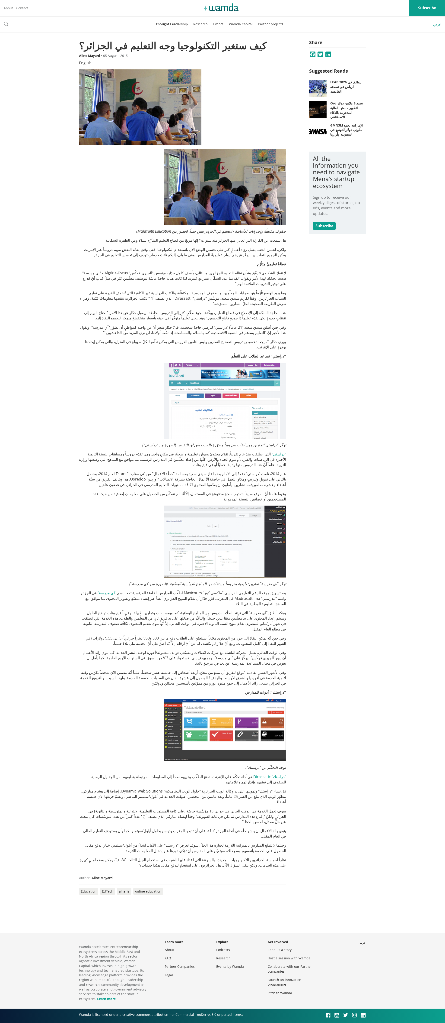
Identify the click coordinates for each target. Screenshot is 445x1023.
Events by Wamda (230, 966)
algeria (124, 891)
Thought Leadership (172, 24)
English (85, 62)
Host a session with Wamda (289, 958)
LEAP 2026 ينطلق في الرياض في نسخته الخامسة (345, 86)
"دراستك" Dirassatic (269, 776)
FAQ (168, 958)
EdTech (107, 891)
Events (218, 24)
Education (88, 891)
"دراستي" (279, 454)
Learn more (106, 999)
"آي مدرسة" (107, 592)
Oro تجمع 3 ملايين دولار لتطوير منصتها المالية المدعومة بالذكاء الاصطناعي (346, 110)
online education (148, 891)
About (8, 8)
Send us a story (280, 950)
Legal (169, 975)
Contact (22, 8)
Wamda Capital (241, 24)
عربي (437, 24)
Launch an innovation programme (284, 982)
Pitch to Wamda (280, 993)
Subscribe (427, 7)
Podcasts (223, 950)
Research (200, 24)
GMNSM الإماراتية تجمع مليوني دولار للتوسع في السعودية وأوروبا (346, 129)
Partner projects (270, 24)
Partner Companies (180, 966)
